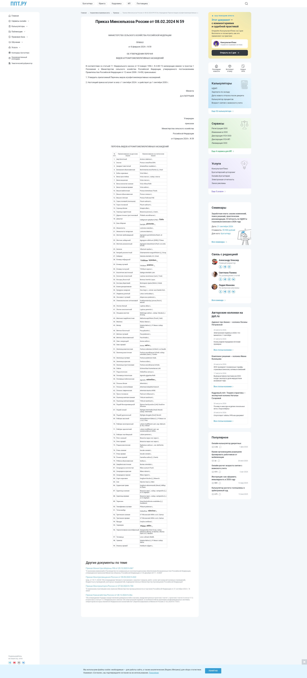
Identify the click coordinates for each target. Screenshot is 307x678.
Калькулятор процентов (222, 99)
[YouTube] (14, 662)
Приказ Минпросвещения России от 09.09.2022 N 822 (111, 577)
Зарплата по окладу (221, 92)
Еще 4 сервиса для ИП (222, 151)
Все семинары (218, 242)
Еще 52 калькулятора (221, 111)
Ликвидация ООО (219, 143)
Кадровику (117, 3)
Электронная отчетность (223, 179)
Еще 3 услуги (217, 191)
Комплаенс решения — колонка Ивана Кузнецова (229, 357)
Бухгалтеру (88, 3)
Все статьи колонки (223, 350)
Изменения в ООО (220, 132)
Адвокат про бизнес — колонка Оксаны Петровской (229, 323)
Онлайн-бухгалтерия (221, 176)
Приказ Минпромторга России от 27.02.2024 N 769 (109, 586)
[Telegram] (9, 662)
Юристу (102, 3)
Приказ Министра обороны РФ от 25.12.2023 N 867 (109, 568)
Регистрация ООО (219, 128)
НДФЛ (214, 88)
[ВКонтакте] (23, 662)
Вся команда (217, 300)
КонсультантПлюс (220, 168)
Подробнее (154, 673)
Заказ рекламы (219, 183)
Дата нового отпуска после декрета (228, 95)
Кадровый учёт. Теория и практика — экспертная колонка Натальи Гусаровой (228, 395)
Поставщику (142, 3)
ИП (129, 3)
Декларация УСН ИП (221, 139)
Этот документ (221, 19)
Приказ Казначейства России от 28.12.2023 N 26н (109, 595)
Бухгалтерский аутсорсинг (223, 172)
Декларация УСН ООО (221, 136)
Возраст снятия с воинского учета (227, 103)
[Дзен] (19, 662)
